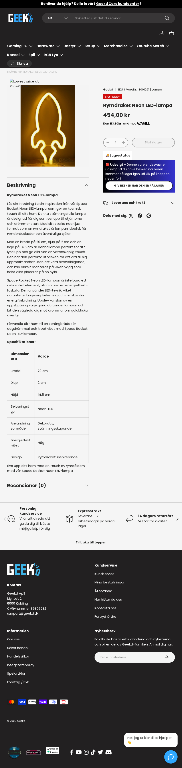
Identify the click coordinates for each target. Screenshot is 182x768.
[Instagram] (86, 752)
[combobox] (108, 18)
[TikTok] (93, 752)
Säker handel (17, 647)
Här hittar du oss (108, 599)
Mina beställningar (110, 582)
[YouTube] (79, 752)
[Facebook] (71, 752)
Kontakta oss (106, 608)
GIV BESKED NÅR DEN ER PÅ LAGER (139, 185)
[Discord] (108, 752)
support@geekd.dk (22, 613)
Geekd (108, 89)
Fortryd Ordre (105, 616)
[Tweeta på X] (131, 215)
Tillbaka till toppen (91, 542)
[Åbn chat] (171, 757)
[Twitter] (100, 752)
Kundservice (105, 573)
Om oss (13, 639)
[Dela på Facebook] (139, 215)
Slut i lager (153, 142)
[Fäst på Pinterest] (148, 215)
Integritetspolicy (20, 665)
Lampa (157, 89)
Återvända (103, 591)
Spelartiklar (16, 673)
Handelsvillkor (18, 656)
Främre (12, 72)
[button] (171, 33)
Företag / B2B (18, 682)
